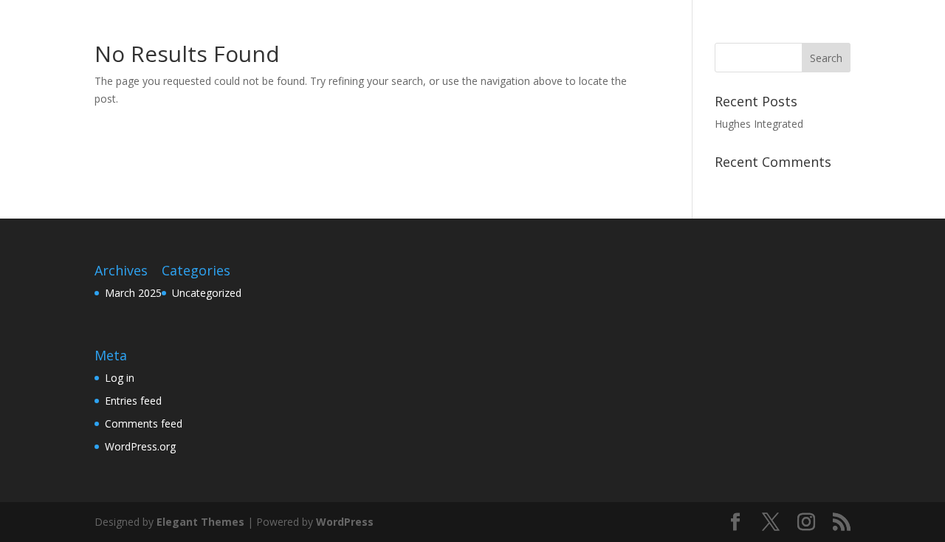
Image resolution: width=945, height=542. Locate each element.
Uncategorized (206, 293)
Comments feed (143, 423)
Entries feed (133, 401)
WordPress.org (140, 446)
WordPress (345, 522)
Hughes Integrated (759, 124)
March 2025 (133, 293)
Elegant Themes (200, 522)
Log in (119, 378)
